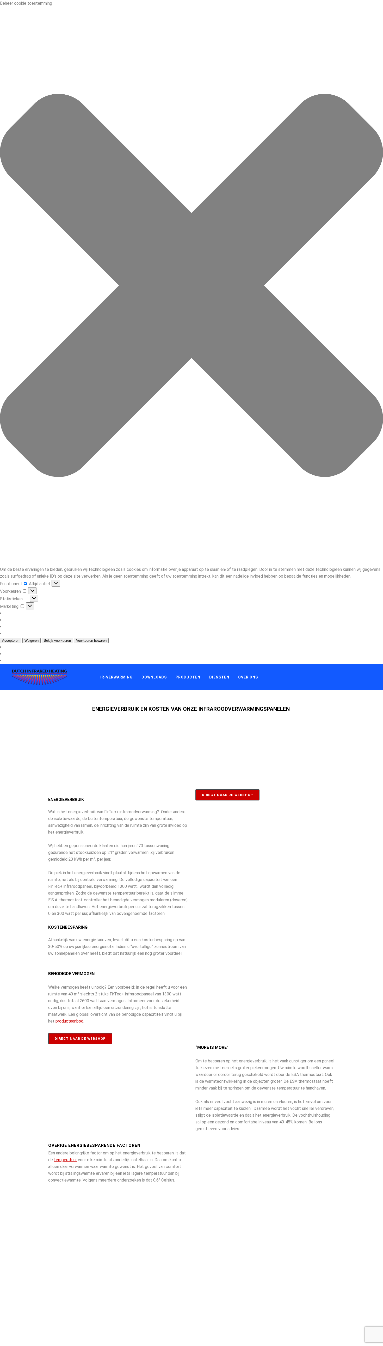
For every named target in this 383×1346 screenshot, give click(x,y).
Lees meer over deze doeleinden (36, 633)
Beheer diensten (21, 619)
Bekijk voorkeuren (57, 641)
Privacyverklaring (21, 653)
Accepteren (10, 641)
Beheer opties (19, 613)
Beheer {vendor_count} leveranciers (38, 626)
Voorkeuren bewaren (91, 641)
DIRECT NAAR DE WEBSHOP (80, 1039)
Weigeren (31, 641)
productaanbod (69, 1021)
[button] (191, 286)
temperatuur (65, 1159)
